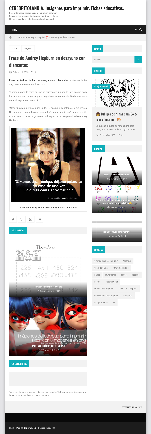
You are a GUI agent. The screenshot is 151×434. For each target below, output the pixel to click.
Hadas (97, 275)
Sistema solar (111, 282)
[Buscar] (140, 29)
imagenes (28, 48)
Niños (124, 275)
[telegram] (39, 219)
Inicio (14, 29)
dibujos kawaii (101, 86)
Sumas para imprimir (103, 289)
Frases (15, 48)
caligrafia (127, 295)
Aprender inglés (101, 268)
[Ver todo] (114, 302)
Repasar (135, 275)
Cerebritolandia (129, 407)
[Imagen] (117, 93)
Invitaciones (110, 275)
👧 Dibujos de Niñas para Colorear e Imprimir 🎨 (116, 116)
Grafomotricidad (121, 268)
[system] (136, 29)
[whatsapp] (31, 219)
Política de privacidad (26, 428)
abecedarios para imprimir (106, 295)
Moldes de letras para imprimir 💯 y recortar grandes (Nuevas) (46, 37)
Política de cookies (46, 428)
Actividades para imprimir (106, 261)
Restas (97, 282)
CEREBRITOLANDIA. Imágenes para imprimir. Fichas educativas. (66, 7)
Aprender (127, 261)
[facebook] (13, 219)
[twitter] (22, 219)
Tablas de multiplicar (127, 289)
